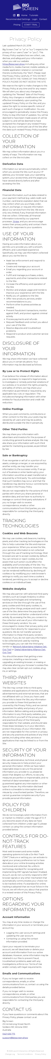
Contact (43, 19)
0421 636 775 (8, 1034)
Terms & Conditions (25, 1054)
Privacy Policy (40, 1054)
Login (34, 19)
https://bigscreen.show (13, 64)
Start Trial (30, 25)
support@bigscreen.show (15, 1038)
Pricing (16, 25)
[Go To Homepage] (25, 7)
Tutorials (33, 15)
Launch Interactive (20, 1051)
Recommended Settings (18, 19)
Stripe (16, 221)
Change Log (10, 1054)
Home (24, 15)
